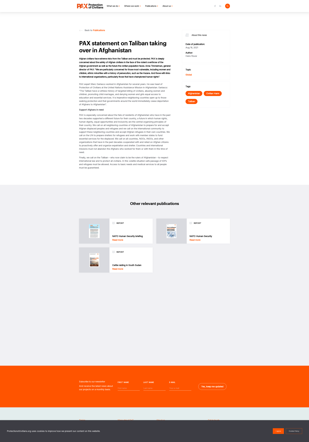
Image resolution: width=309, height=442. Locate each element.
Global (189, 74)
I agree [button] (278, 431)
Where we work (131, 6)
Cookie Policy (294, 431)
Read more (117, 240)
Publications (150, 6)
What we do (112, 6)
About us (166, 6)
